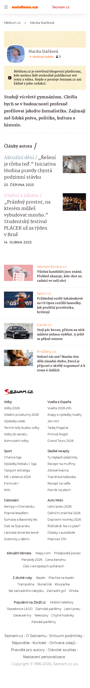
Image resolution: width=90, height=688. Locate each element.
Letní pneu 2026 (60, 506)
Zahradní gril (56, 591)
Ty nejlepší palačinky (63, 457)
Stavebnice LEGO (19, 609)
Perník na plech (59, 490)
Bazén (41, 578)
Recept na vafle (59, 483)
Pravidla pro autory (28, 650)
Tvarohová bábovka (62, 477)
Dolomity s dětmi (17, 539)
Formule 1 (11, 483)
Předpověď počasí (67, 553)
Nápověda (21, 643)
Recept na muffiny (61, 464)
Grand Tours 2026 (61, 441)
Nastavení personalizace (44, 657)
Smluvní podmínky (65, 636)
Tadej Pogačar (58, 428)
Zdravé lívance (58, 470)
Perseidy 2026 (32, 560)
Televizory (41, 615)
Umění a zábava (21, 195)
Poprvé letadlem (16, 513)
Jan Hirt (53, 421)
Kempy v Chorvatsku (19, 506)
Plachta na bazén (61, 578)
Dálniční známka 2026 (64, 513)
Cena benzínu (55, 560)
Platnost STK (57, 539)
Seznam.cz (61, 7)
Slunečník (44, 584)
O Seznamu (36, 636)
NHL (7, 490)
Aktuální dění (19, 158)
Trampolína (25, 584)
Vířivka (73, 591)
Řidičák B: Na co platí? (64, 526)
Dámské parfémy (48, 609)
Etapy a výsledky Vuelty (65, 415)
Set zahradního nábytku (26, 591)
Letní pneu (72, 609)
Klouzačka (62, 584)
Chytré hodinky (62, 615)
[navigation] (6, 7)
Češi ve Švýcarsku (17, 526)
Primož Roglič (58, 434)
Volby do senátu (15, 434)
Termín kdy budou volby (21, 428)
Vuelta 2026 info (59, 408)
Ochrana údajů (62, 643)
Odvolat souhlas (62, 650)
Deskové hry (22, 615)
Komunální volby (16, 441)
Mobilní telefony (61, 602)
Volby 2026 (12, 408)
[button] (74, 164)
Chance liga (13, 457)
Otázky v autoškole (61, 532)
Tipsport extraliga (17, 470)
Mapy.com (43, 553)
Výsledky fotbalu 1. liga (20, 464)
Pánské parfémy (44, 622)
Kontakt (39, 643)
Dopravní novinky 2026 (64, 519)
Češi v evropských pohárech (43, 566)
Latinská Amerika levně (21, 532)
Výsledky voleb (14, 421)
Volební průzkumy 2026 (21, 415)
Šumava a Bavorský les (20, 519)
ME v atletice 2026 (17, 477)
